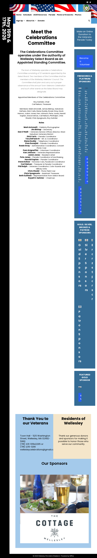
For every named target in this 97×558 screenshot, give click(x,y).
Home (19, 15)
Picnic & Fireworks (65, 15)
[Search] (89, 21)
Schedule (27, 15)
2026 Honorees (40, 15)
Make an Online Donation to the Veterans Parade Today (85, 35)
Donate (41, 21)
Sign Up (19, 21)
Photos (78, 15)
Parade (52, 15)
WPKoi (72, 556)
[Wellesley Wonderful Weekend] (53, 8)
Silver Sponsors (86, 267)
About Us (30, 21)
